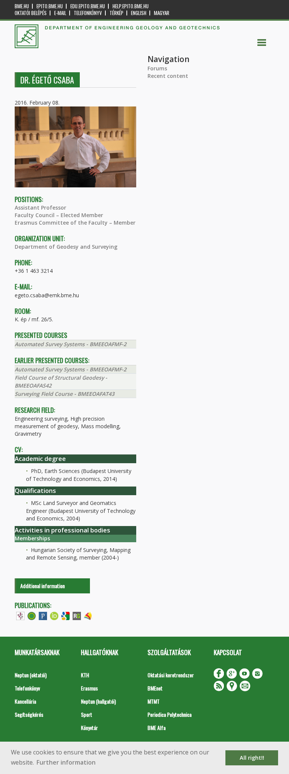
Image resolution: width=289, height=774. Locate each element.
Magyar (161, 13)
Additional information (42, 586)
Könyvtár (89, 727)
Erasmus (89, 688)
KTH (85, 675)
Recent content (168, 75)
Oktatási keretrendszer (171, 675)
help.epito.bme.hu (131, 6)
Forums (157, 68)
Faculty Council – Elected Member (59, 215)
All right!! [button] (252, 757)
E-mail (60, 13)
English (138, 13)
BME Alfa (157, 727)
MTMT (154, 701)
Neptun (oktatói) (31, 675)
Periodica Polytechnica (170, 714)
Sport (86, 714)
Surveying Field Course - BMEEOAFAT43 (64, 393)
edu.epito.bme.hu (87, 6)
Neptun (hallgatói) (98, 701)
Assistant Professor (40, 207)
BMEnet (155, 688)
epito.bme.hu (50, 6)
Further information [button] (66, 762)
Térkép (116, 13)
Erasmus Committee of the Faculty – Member (75, 222)
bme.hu (22, 6)
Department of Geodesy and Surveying (66, 246)
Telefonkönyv (88, 13)
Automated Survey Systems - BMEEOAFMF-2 (70, 344)
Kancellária (25, 701)
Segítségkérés (29, 714)
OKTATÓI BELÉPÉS (31, 13)
